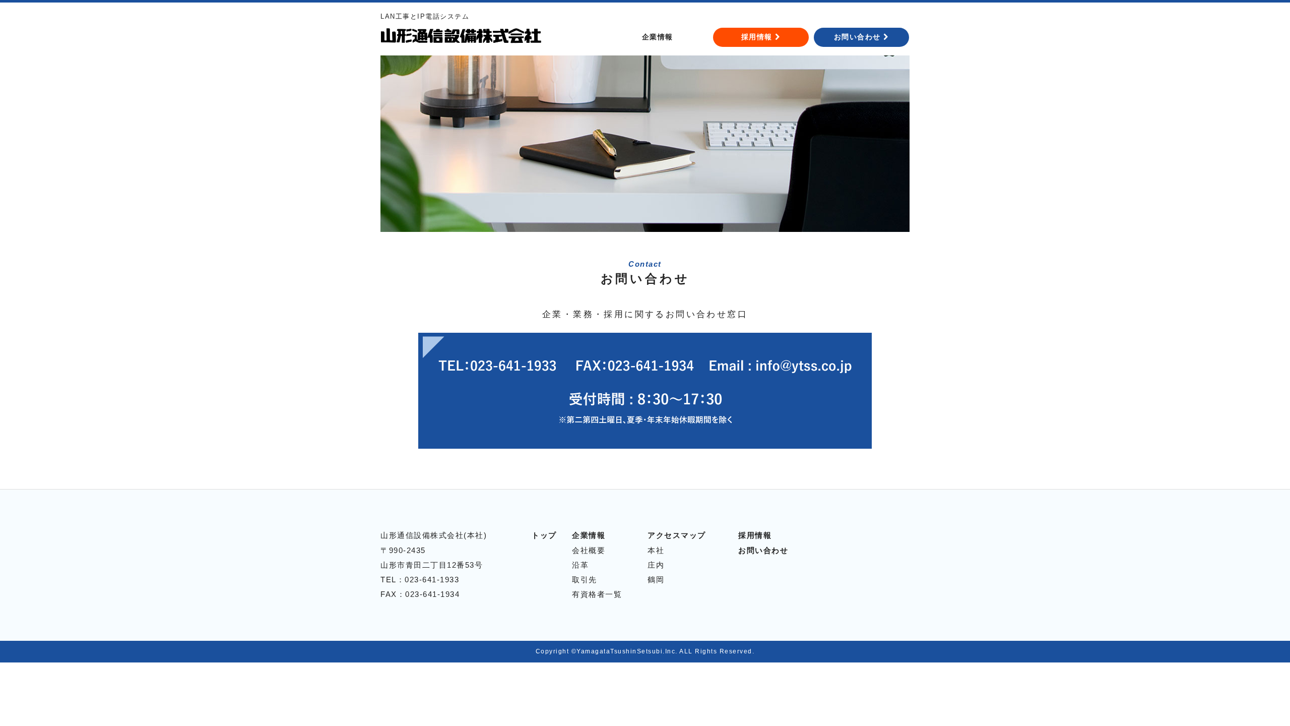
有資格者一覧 (597, 594)
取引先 (584, 579)
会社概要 (588, 550)
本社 (656, 550)
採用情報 (758, 37)
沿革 (580, 565)
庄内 (656, 565)
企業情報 (657, 37)
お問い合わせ (859, 37)
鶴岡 (656, 579)
